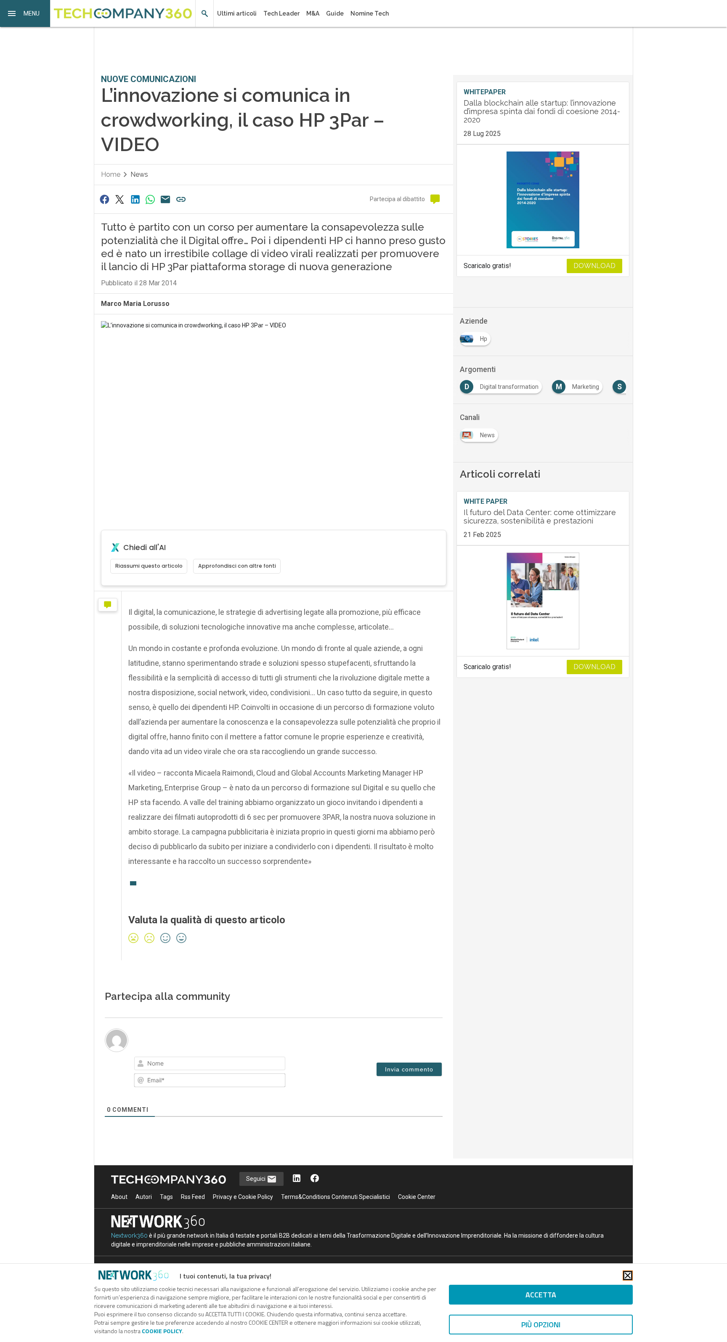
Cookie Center (416, 1196)
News (139, 174)
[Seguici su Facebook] (315, 1179)
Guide (335, 13)
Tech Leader (281, 13)
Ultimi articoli (237, 13)
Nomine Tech (369, 13)
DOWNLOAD (594, 266)
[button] (25, 13)
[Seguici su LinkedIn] (297, 1179)
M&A (312, 13)
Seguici (256, 1178)
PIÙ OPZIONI (540, 1324)
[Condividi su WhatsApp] (150, 199)
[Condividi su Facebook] (104, 199)
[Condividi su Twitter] (119, 199)
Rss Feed (193, 1196)
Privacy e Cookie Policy (243, 1196)
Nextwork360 (129, 1235)
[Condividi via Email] (165, 199)
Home (110, 174)
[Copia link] (181, 199)
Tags (166, 1196)
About (119, 1196)
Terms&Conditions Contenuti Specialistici (335, 1196)
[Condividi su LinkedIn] (135, 199)
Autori (143, 1196)
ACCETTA (540, 1294)
